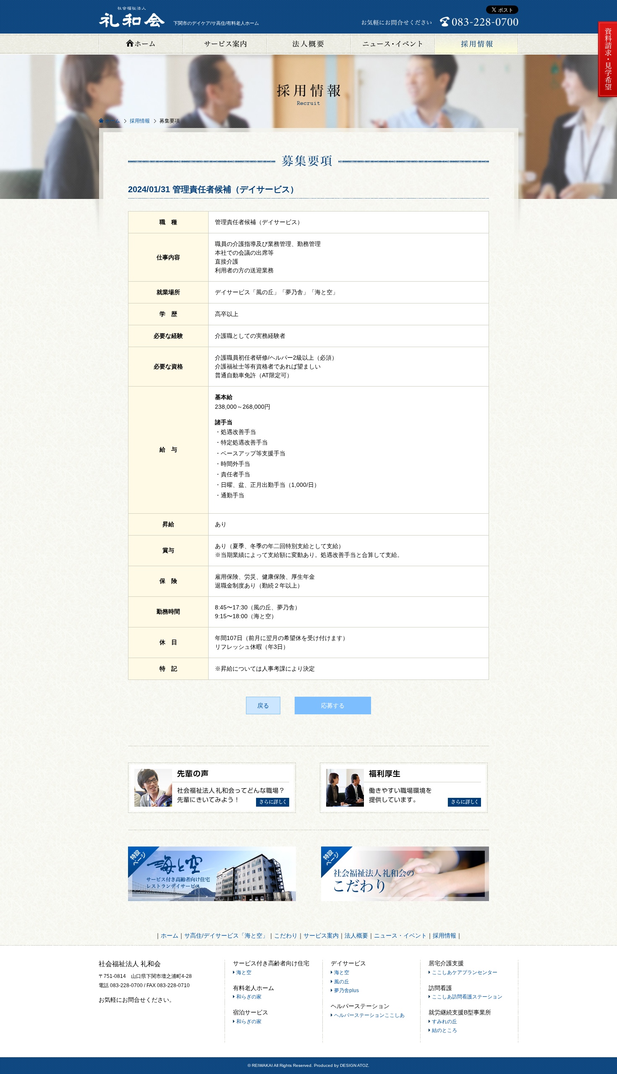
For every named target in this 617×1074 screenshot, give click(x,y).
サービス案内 (225, 44)
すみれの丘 (444, 1021)
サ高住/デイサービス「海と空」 (226, 935)
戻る (263, 705)
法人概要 (308, 44)
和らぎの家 (248, 997)
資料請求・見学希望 (607, 59)
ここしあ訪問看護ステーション (467, 997)
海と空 (243, 972)
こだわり (286, 935)
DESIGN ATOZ (354, 1065)
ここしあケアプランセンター (464, 972)
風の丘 (341, 982)
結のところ (444, 1030)
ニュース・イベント (392, 44)
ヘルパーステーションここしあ (369, 1015)
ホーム (141, 44)
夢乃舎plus (346, 990)
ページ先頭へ (606, 1042)
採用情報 (476, 44)
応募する (333, 705)
